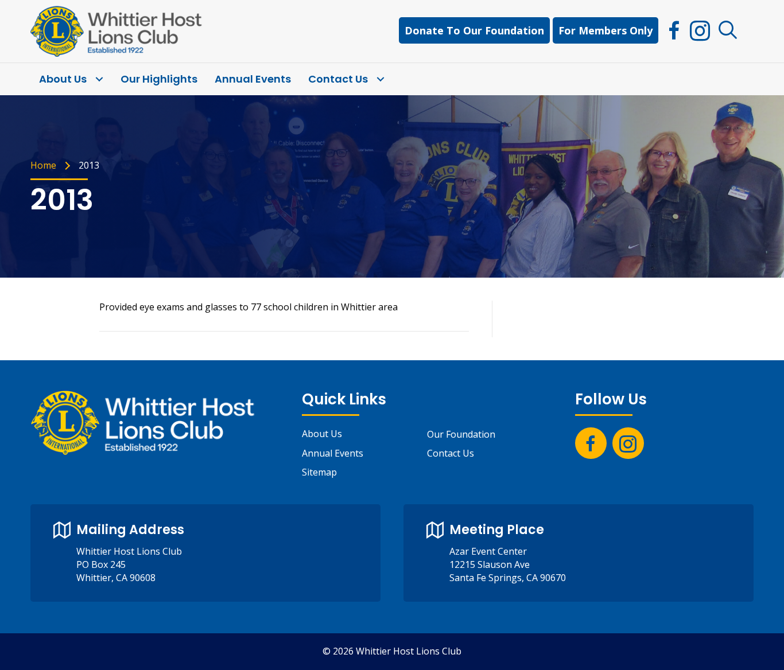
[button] (728, 31)
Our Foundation (461, 434)
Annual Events (332, 453)
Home (43, 165)
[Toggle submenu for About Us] (99, 79)
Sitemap (319, 472)
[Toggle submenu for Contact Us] (380, 79)
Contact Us (450, 453)
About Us (322, 433)
